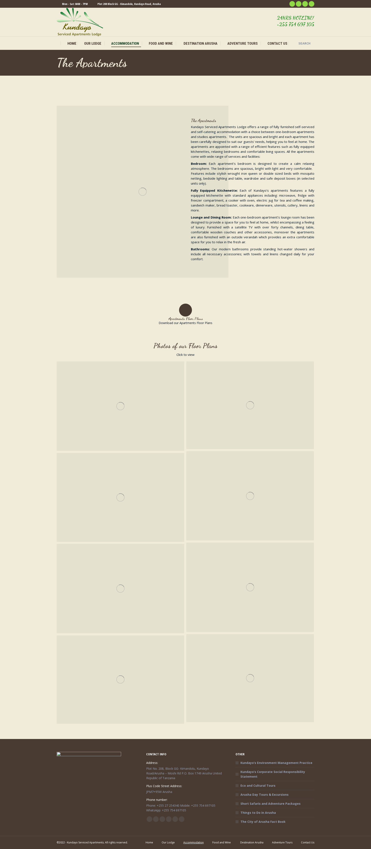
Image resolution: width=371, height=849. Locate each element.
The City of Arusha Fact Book (263, 822)
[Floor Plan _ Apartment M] (250, 678)
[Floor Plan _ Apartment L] (120, 588)
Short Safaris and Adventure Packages (270, 804)
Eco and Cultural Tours (257, 785)
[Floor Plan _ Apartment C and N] (250, 405)
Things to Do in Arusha (258, 813)
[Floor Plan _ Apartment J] (250, 587)
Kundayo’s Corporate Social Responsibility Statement (272, 774)
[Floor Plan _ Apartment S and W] (120, 679)
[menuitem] (69, 43)
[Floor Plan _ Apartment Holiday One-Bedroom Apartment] (120, 497)
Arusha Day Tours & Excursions (264, 794)
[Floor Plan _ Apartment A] (120, 406)
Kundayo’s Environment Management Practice (276, 763)
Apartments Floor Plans (185, 318)
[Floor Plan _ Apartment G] (250, 495)
